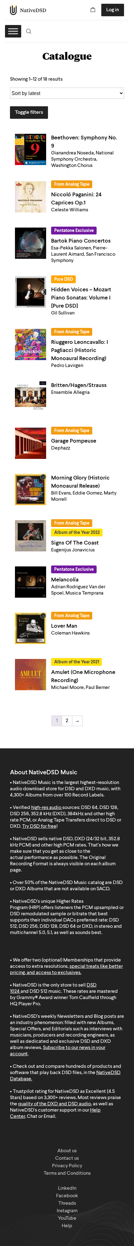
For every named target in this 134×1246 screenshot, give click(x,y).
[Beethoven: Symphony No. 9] (30, 149)
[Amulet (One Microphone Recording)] (30, 674)
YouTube (67, 1218)
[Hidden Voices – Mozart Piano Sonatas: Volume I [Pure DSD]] (30, 292)
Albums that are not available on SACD (68, 889)
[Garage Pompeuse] (30, 443)
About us (67, 1150)
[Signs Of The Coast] (30, 535)
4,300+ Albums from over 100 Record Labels (56, 795)
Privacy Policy (67, 1165)
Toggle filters (29, 112)
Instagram (67, 1210)
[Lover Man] (30, 628)
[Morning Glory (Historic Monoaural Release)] (30, 489)
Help (67, 1225)
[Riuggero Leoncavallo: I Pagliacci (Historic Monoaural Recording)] (30, 344)
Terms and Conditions (67, 1173)
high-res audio (46, 807)
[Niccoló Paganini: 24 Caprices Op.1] (30, 197)
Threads (67, 1203)
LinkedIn (67, 1188)
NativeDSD (28, 10)
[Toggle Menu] (13, 31)
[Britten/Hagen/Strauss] (30, 397)
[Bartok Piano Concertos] (30, 243)
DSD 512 (38, 991)
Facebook (67, 1195)
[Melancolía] (30, 582)
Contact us (67, 1158)
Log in (112, 10)
